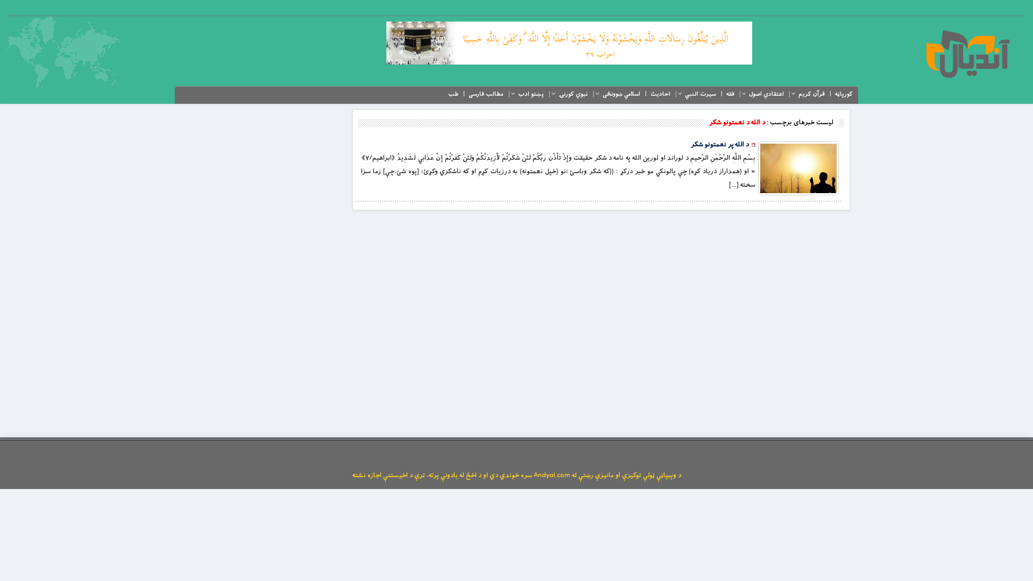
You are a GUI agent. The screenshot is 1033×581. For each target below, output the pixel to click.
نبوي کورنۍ (573, 94)
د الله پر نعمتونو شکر (720, 144)
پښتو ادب (531, 94)
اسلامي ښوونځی (621, 94)
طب (453, 94)
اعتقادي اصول (766, 94)
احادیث (660, 94)
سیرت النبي (700, 94)
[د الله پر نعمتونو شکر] (798, 168)
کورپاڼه (844, 94)
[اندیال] (967, 53)
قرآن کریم (811, 94)
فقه (730, 94)
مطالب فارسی (486, 94)
